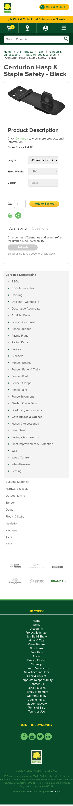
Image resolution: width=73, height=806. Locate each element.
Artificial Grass (21, 315)
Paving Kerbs (20, 342)
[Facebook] (24, 736)
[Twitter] (40, 736)
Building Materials (17, 482)
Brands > (58, 581)
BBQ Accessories (23, 288)
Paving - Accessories (25, 437)
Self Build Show (36, 636)
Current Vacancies (36, 668)
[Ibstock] (58, 565)
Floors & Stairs (15, 516)
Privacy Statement (36, 692)
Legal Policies (36, 688)
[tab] (18, 228)
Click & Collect (36, 676)
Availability (18, 228)
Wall (14, 450)
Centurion (21, 138)
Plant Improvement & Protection (32, 444)
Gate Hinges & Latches (41, 55)
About (37, 656)
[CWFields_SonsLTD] (36, 565)
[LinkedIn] (48, 736)
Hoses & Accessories (25, 423)
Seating (17, 471)
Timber (10, 503)
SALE (9, 544)
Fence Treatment (23, 396)
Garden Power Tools (25, 403)
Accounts (36, 629)
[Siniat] (37, 581)
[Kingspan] (15, 581)
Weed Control (21, 457)
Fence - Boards (21, 362)
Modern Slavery (36, 704)
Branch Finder (36, 660)
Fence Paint (19, 389)
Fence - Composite (24, 322)
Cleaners (17, 355)
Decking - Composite (25, 301)
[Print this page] (11, 215)
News (36, 625)
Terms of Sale (36, 708)
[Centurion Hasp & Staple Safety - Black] (36, 101)
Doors (9, 510)
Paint (9, 537)
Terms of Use (36, 711)
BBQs (15, 281)
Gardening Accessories (27, 410)
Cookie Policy (36, 700)
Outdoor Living (15, 496)
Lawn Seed (19, 430)
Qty (10, 204)
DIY (41, 52)
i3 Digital (55, 791)
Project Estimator (36, 632)
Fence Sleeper (21, 328)
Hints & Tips (36, 640)
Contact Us (36, 684)
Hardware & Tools (17, 489)
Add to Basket (44, 204)
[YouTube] (32, 736)
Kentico (29, 791)
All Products (25, 52)
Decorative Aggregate (26, 308)
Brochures (36, 648)
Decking (17, 295)
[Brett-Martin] (15, 565)
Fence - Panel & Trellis (26, 369)
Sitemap (36, 664)
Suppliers (37, 652)
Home (8, 52)
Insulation (12, 523)
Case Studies (36, 644)
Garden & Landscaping (21, 275)
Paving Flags (20, 335)
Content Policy (36, 696)
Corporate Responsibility (36, 680)
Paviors (16, 349)
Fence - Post (20, 376)
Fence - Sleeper (22, 383)
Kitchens (11, 530)
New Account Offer (36, 672)
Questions (40, 228)
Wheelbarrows (21, 464)
